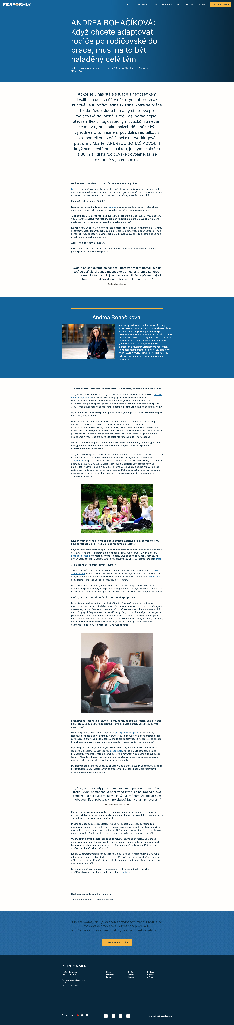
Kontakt (131, 977)
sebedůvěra (116, 751)
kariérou (112, 207)
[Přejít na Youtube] (128, 1016)
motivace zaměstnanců (83, 68)
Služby (109, 972)
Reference (110, 977)
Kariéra (131, 974)
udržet (157, 559)
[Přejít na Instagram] (120, 1016)
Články (150, 977)
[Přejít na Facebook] (113, 1016)
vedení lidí (101, 68)
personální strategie (128, 68)
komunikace (154, 576)
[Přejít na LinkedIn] (106, 1016)
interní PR (112, 68)
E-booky (150, 974)
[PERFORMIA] (17, 4)
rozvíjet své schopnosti (128, 732)
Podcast (150, 972)
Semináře (110, 974)
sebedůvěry (124, 872)
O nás (130, 972)
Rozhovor (84, 71)
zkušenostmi (77, 460)
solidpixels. (167, 1016)
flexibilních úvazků (80, 556)
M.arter (74, 189)
